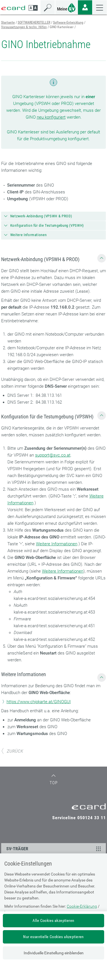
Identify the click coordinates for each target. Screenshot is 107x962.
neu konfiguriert (51, 117)
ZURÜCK (15, 751)
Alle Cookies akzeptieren (53, 920)
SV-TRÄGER (17, 848)
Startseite (8, 22)
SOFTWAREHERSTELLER (34, 22)
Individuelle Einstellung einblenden (54, 953)
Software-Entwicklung (68, 22)
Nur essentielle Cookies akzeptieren (53, 936)
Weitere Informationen (56, 543)
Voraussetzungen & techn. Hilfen (24, 27)
